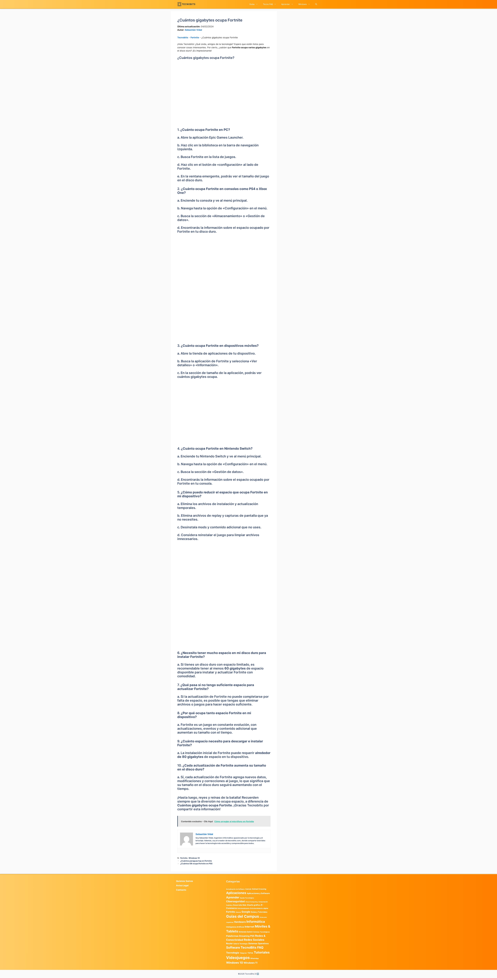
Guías (252, 4)
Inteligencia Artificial (235, 927)
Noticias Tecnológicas (261, 932)
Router (229, 943)
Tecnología (232, 952)
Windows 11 (250, 962)
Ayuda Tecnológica (247, 898)
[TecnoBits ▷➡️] (186, 4)
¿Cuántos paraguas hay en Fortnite (196, 861)
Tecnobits (182, 37)
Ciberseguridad (235, 901)
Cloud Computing (251, 902)
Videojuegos (238, 957)
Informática (255, 922)
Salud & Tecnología (240, 944)
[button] (316, 4)
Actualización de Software (235, 889)
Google (246, 911)
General (238, 912)
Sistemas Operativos (258, 943)
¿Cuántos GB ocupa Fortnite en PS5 (196, 863)
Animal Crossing (259, 889)
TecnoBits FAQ (252, 947)
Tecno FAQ (268, 4)
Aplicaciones (236, 893)
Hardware (240, 921)
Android (248, 889)
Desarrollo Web (239, 905)
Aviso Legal (182, 885)
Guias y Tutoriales (259, 912)
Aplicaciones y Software (258, 893)
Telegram (243, 953)
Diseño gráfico (253, 905)
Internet (249, 926)
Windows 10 (194, 858)
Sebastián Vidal (193, 30)
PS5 (252, 936)
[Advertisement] (224, 83)
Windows (302, 4)
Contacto (181, 890)
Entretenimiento (243, 908)
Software (233, 947)
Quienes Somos (184, 881)
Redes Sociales (254, 939)
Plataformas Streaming (238, 936)
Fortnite (195, 37)
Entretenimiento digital (259, 908)
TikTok (250, 953)
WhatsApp (254, 958)
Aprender (285, 4)
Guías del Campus (242, 916)
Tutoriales (262, 952)
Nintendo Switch (246, 932)
